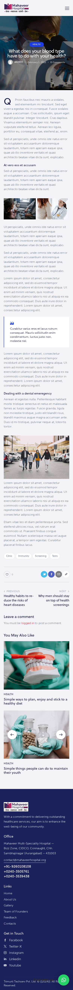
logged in (27, 623)
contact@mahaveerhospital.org (25, 860)
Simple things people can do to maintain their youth (36, 770)
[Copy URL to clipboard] (66, 574)
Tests (55, 556)
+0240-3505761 (16, 871)
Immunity (23, 556)
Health (37, 44)
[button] (12, 734)
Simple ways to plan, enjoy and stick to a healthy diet (35, 701)
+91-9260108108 (17, 866)
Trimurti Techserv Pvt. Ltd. (20, 981)
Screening (40, 556)
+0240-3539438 (16, 876)
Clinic (9, 556)
